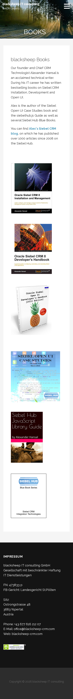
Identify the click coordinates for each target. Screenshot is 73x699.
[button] (68, 6)
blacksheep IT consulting (21, 4)
